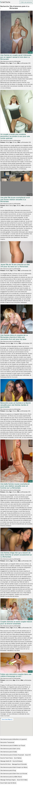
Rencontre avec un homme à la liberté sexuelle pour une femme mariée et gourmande (15, 405)
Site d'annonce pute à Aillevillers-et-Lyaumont (13, 739)
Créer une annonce (26, 2)
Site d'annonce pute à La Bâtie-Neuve (11, 776)
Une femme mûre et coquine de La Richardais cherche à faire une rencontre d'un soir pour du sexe (14, 337)
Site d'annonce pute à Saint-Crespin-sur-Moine (13, 767)
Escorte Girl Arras (5, 764)
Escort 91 (28, 755)
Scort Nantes (17, 758)
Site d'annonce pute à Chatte (8, 751)
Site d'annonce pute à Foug (8, 770)
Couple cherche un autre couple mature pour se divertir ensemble (16, 623)
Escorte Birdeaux (17, 761)
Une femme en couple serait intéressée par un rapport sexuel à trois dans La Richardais (15, 57)
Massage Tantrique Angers (8, 780)
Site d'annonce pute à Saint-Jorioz (10, 748)
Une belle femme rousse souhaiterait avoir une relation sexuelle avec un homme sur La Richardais (15, 486)
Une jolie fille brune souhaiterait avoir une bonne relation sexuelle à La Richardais (15, 199)
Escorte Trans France (6, 758)
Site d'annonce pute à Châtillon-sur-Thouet (12, 745)
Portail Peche (5, 2)
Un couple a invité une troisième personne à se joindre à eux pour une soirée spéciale (15, 136)
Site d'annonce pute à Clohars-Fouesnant (12, 755)
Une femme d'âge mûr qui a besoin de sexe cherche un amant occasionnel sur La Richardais (16, 555)
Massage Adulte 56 (5, 761)
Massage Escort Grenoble (19, 764)
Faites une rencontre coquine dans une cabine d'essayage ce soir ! (15, 675)
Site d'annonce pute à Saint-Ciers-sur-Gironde (13, 773)
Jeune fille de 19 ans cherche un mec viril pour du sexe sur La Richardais (15, 266)
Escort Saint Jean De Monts (8, 783)
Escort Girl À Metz (22, 780)
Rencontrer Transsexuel (7, 742)
